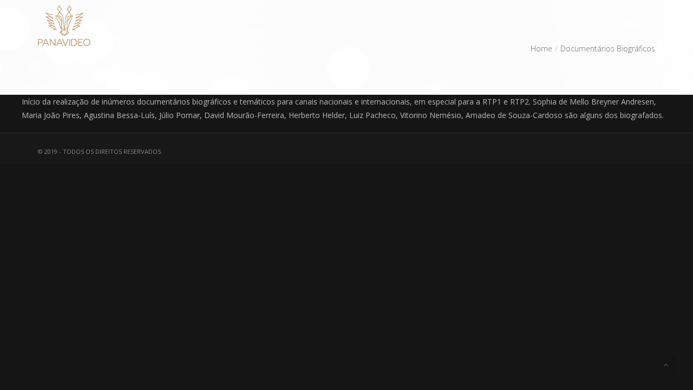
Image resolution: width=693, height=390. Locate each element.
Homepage (632, 24)
